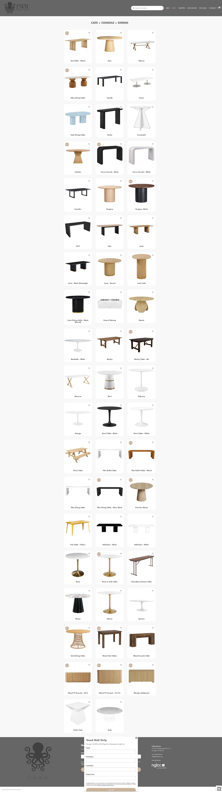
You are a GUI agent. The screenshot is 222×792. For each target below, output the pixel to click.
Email (88, 748)
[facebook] (29, 778)
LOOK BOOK (192, 8)
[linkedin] (35, 778)
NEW (168, 8)
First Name (89, 756)
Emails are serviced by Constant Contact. (105, 785)
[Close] (136, 738)
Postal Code (90, 774)
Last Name (89, 765)
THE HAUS (203, 8)
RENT (174, 8)
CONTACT (212, 8)
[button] (89, 33)
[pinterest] (46, 778)
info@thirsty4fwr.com (157, 756)
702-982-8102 (158, 754)
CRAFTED (181, 8)
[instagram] (40, 778)
